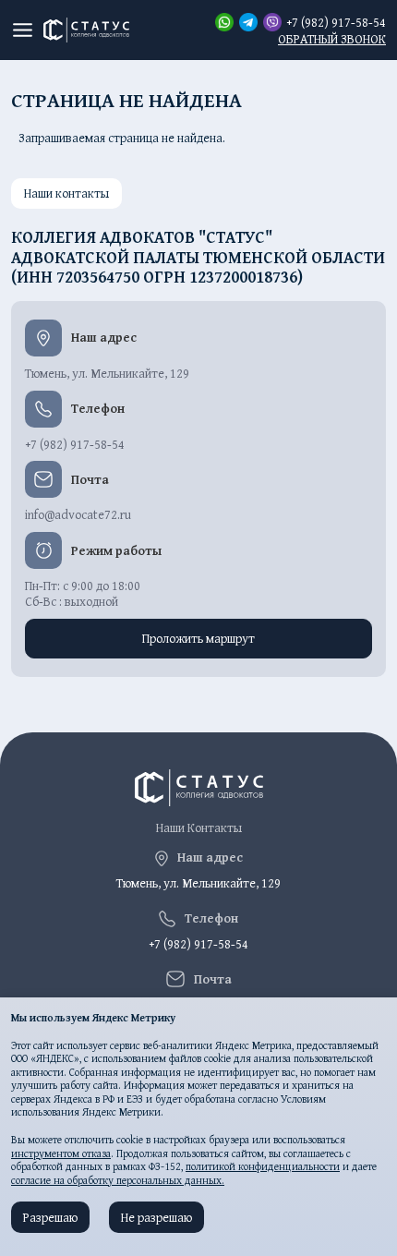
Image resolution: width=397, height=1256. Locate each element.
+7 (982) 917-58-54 (336, 22)
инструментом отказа (61, 1153)
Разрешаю (50, 1217)
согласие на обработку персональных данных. (117, 1180)
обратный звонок (332, 39)
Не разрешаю (156, 1217)
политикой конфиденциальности (263, 1166)
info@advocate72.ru (78, 514)
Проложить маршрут (198, 638)
